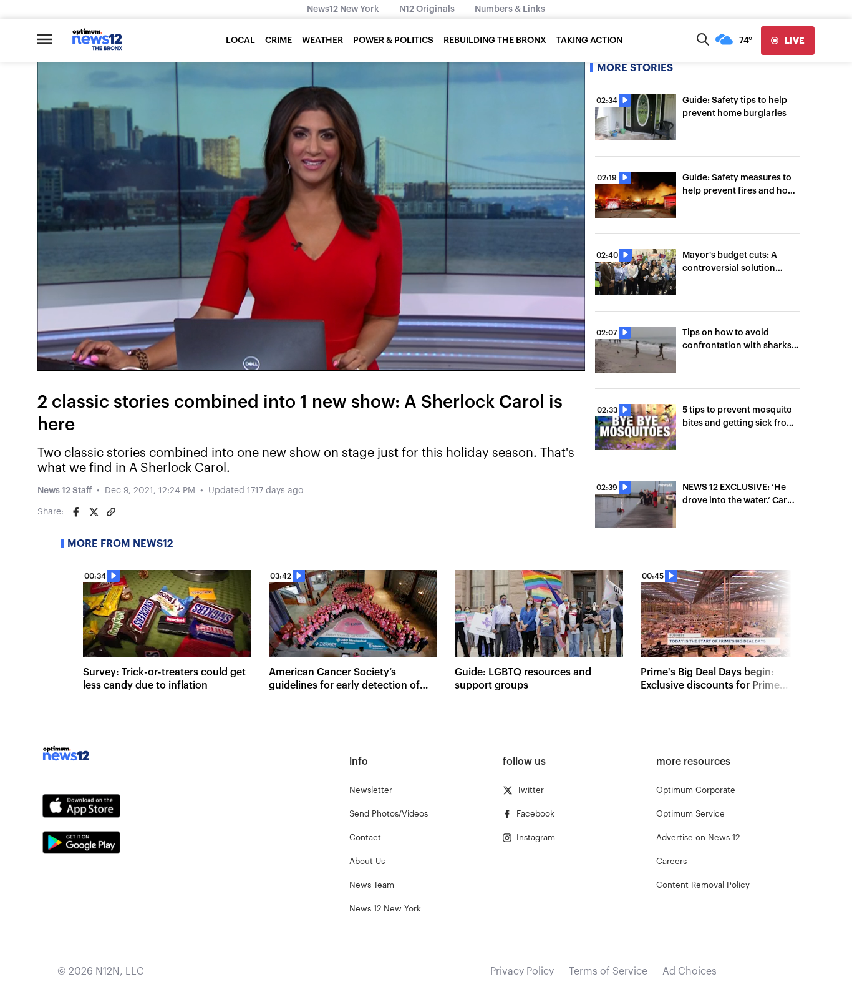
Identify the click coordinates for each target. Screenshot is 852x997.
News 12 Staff (64, 490)
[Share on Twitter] (94, 512)
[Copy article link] (111, 512)
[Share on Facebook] (76, 512)
